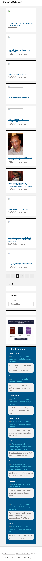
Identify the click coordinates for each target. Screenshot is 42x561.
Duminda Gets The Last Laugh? (19, 209)
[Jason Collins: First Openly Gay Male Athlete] (21, 41)
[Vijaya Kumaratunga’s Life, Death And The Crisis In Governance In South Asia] (21, 228)
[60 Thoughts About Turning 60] (21, 90)
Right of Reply (8, 553)
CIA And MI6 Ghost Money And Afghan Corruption (18, 120)
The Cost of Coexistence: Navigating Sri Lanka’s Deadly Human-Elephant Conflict (21, 446)
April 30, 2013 (12, 27)
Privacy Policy (33, 550)
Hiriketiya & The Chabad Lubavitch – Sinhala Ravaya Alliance (20, 359)
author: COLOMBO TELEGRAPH (18, 28)
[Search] (12, 284)
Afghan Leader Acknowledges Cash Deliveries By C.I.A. (20, 24)
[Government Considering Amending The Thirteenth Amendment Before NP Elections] (21, 176)
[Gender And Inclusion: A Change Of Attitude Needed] (21, 144)
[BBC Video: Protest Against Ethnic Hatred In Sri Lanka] (21, 256)
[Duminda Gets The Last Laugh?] (21, 202)
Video (4, 550)
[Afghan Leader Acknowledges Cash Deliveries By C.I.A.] (21, 15)
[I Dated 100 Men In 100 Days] (21, 67)
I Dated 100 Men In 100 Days (17, 74)
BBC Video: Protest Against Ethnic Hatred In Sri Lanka (20, 264)
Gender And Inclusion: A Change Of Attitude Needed (20, 158)
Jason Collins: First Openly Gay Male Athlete (19, 51)
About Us (22, 550)
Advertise (34, 553)
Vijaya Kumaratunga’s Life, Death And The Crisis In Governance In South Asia (19, 239)
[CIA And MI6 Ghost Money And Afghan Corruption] (21, 112)
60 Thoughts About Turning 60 (18, 97)
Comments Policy (22, 553)
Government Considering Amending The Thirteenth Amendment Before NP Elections (20, 184)
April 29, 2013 (12, 266)
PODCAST (13, 550)
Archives (12, 301)
